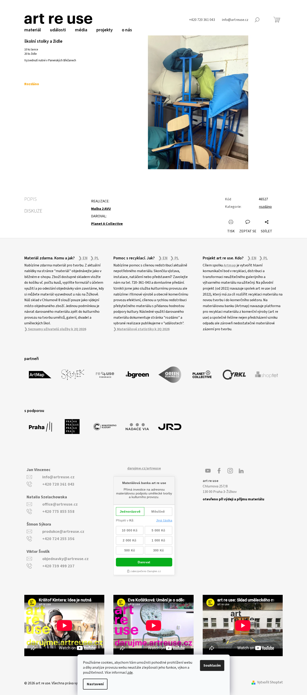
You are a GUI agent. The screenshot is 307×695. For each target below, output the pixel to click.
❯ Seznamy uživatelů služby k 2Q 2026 (55, 329)
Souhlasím (212, 665)
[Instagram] (230, 471)
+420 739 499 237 (58, 566)
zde (130, 672)
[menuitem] (32, 30)
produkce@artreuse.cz (63, 531)
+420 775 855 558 (58, 511)
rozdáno (265, 206)
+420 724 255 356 (58, 539)
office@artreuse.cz (60, 504)
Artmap (230, 265)
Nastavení (95, 684)
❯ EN (82, 258)
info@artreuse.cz (58, 477)
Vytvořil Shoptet (270, 682)
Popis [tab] (30, 199)
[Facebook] (219, 471)
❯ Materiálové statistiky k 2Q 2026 (141, 329)
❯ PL (94, 258)
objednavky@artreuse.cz (65, 559)
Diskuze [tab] (33, 211)
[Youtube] (208, 471)
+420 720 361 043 (58, 484)
